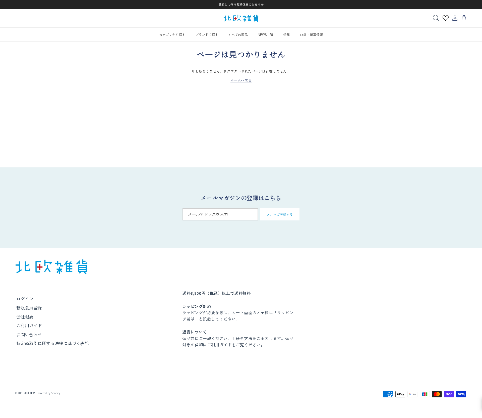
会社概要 (24, 316)
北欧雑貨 (29, 393)
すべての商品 (238, 34)
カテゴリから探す (172, 34)
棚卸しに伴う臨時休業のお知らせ (241, 4)
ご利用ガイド (29, 325)
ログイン (24, 298)
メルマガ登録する (280, 214)
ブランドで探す (206, 34)
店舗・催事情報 (311, 34)
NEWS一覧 (265, 34)
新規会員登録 (29, 307)
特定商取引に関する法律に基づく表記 (52, 343)
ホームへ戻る (241, 80)
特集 (286, 34)
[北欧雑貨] (241, 18)
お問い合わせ (29, 334)
